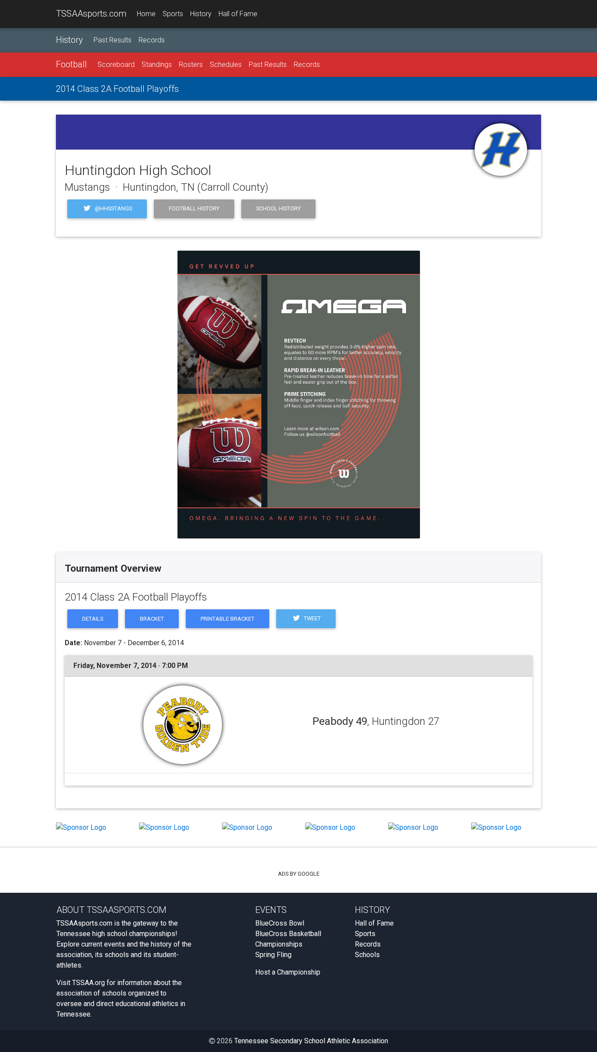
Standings (157, 64)
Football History (194, 208)
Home (146, 14)
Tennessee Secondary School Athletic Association (311, 1041)
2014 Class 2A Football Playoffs (117, 89)
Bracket (152, 618)
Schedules (226, 64)
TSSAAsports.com (91, 13)
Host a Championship (287, 972)
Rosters (191, 64)
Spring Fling (273, 955)
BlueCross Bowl (279, 923)
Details (92, 618)
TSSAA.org (88, 983)
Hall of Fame (238, 14)
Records (152, 40)
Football (71, 64)
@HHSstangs (113, 208)
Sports (173, 14)
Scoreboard (116, 64)
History (201, 14)
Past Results (113, 40)
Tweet (311, 618)
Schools (367, 955)
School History (278, 208)
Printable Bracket (227, 618)
